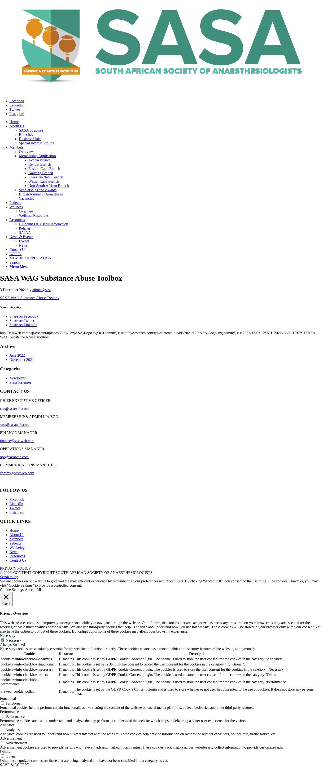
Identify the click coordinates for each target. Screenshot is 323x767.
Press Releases (20, 382)
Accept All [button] (33, 590)
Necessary (13, 640)
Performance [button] (9, 712)
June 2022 (17, 355)
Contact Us (17, 560)
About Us (16, 535)
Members (16, 539)
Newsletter (17, 378)
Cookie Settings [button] (12, 590)
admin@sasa (41, 290)
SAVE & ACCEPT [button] (14, 765)
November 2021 (21, 360)
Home (14, 530)
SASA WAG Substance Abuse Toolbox (29, 298)
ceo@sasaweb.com (14, 409)
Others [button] (5, 751)
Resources (17, 556)
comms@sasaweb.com (17, 473)
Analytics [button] (7, 725)
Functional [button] (8, 698)
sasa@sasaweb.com (15, 425)
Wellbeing (17, 547)
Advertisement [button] (11, 738)
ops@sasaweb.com (14, 457)
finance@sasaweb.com (17, 441)
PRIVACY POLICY (15, 568)
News (13, 552)
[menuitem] (14, 122)
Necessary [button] (7, 636)
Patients (15, 543)
